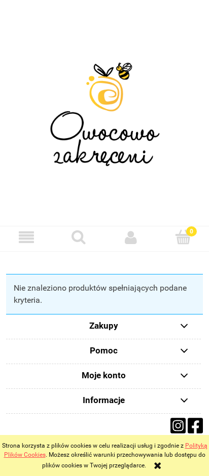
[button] (26, 237)
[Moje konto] (130, 237)
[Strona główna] (104, 113)
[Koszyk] (183, 236)
